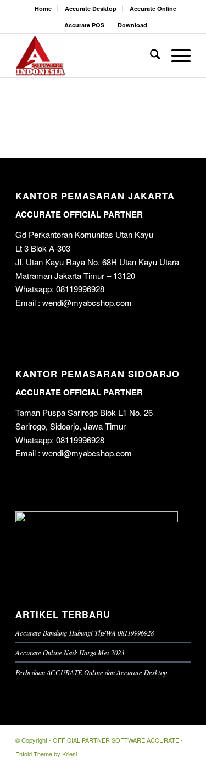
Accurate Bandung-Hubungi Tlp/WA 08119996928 (84, 632)
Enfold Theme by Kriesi (46, 753)
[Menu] (175, 55)
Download (132, 25)
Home (43, 8)
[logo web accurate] (85, 55)
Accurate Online (153, 8)
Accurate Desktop (90, 8)
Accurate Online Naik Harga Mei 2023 (69, 652)
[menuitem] (43, 8)
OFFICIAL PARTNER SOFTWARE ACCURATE (116, 739)
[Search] (149, 55)
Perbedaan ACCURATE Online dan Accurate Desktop (91, 672)
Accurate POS (84, 25)
